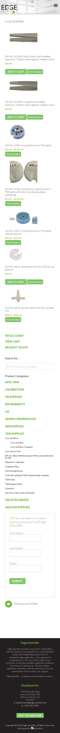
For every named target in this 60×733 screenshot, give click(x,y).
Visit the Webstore (30, 715)
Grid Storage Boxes (14, 471)
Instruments (15, 404)
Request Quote (16, 347)
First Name (16, 533)
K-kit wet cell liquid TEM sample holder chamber (27, 475)
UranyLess (9, 488)
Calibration (14, 389)
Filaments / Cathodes (14, 462)
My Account (14, 335)
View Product (35, 71)
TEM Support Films (14, 484)
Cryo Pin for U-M (12, 451)
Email (13, 563)
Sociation (38, 728)
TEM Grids (10, 479)
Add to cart (16, 71)
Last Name (16, 548)
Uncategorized (17, 500)
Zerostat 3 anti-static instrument (20, 493)
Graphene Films (12, 466)
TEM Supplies (14, 433)
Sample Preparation (20, 419)
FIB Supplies (13, 397)
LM (7, 411)
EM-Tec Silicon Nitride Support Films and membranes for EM (29, 456)
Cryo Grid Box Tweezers (21, 447)
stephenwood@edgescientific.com (31, 702)
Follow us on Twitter (26, 603)
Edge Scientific (9, 8)
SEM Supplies (14, 426)
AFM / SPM (12, 382)
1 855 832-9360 (31, 705)
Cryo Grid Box (11, 438)
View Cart (12, 341)
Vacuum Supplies (17, 507)
